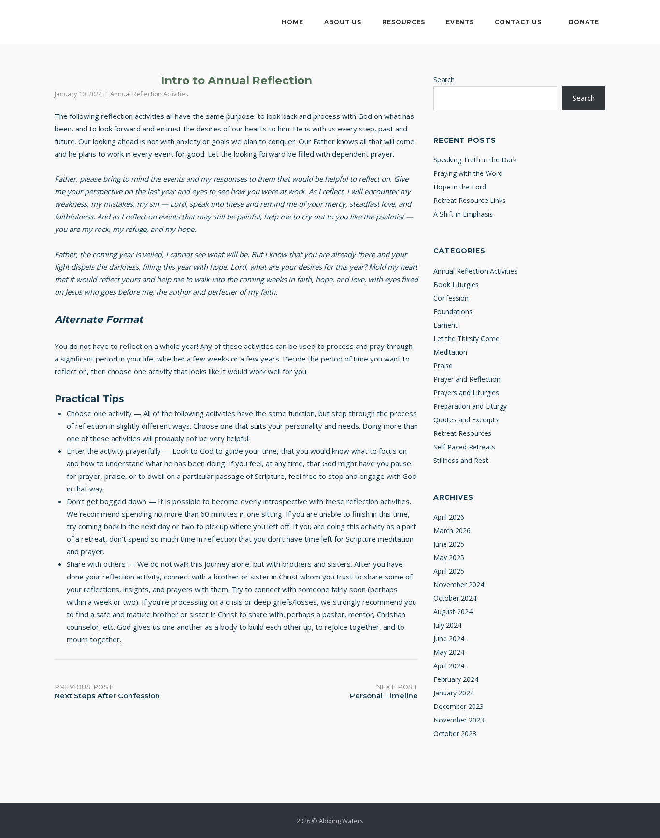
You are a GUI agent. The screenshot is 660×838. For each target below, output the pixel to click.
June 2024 (448, 638)
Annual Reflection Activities (149, 93)
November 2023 (458, 719)
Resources (403, 22)
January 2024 (453, 692)
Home (292, 22)
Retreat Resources (462, 433)
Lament (445, 325)
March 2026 (452, 530)
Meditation (450, 352)
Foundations (453, 311)
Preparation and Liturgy (470, 406)
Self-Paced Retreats (464, 446)
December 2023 (458, 706)
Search (444, 79)
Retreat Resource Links (469, 200)
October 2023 (454, 733)
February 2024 (455, 679)
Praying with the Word (467, 173)
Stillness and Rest (460, 460)
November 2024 (458, 584)
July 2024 (447, 625)
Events (460, 22)
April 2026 (448, 516)
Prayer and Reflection (467, 379)
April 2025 (448, 571)
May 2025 (448, 557)
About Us (342, 22)
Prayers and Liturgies (466, 392)
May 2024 (448, 652)
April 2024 (448, 665)
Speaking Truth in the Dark (475, 159)
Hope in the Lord (459, 186)
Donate (584, 22)
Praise (443, 365)
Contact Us (518, 22)
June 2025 (448, 544)
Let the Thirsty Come (466, 338)
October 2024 (454, 598)
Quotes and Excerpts (466, 419)
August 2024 (453, 611)
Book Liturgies (456, 284)
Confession (451, 298)
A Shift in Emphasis (463, 213)
